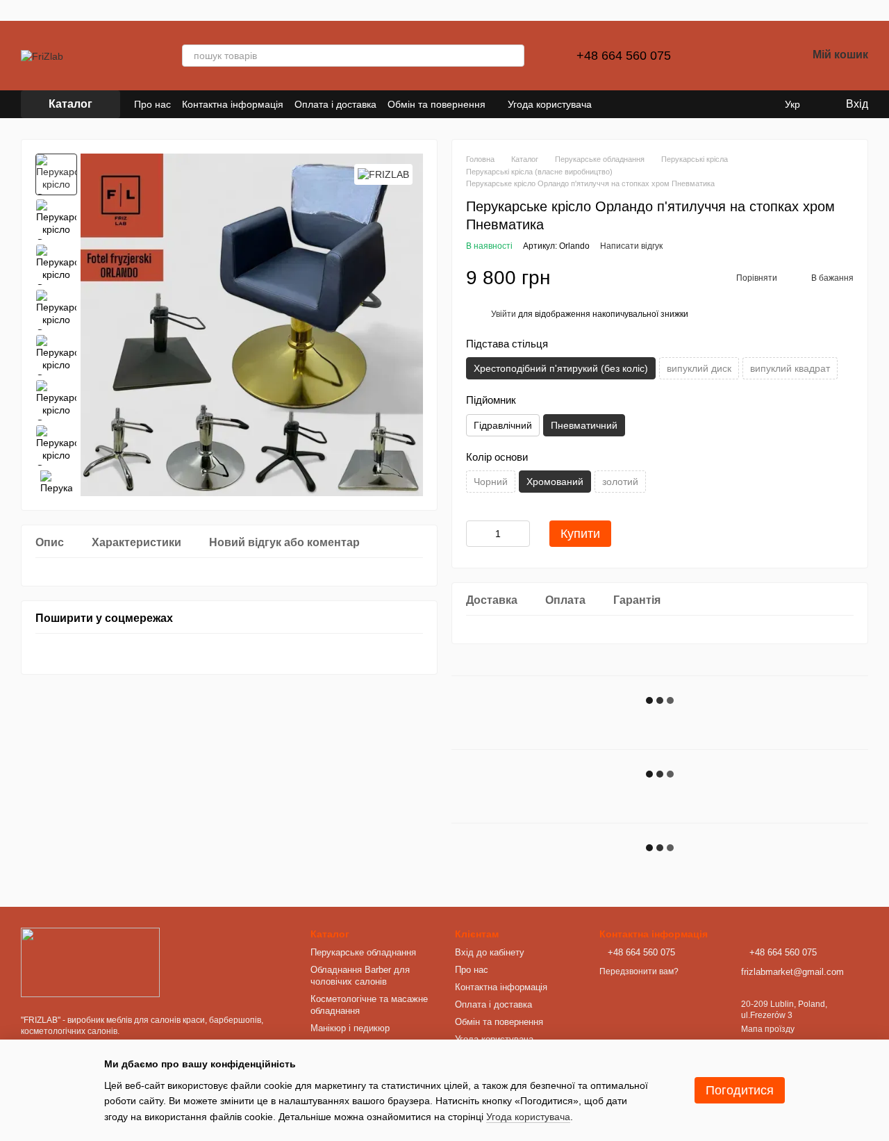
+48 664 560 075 (618, 55)
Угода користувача (550, 104)
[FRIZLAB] (383, 174)
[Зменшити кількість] (476, 533)
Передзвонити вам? (639, 971)
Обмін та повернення (436, 104)
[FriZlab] (90, 962)
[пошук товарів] (513, 55)
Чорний (491, 481)
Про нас (152, 104)
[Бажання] (760, 55)
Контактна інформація (232, 104)
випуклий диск (699, 368)
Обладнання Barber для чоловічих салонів (360, 975)
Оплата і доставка (335, 104)
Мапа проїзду (768, 1029)
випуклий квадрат (790, 368)
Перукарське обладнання (363, 952)
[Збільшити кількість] (519, 533)
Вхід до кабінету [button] (489, 952)
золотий (620, 481)
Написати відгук (631, 246)
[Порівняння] (724, 55)
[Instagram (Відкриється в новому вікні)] (611, 104)
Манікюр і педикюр (350, 1028)
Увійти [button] (503, 314)
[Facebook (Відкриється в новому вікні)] (627, 104)
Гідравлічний (503, 425)
